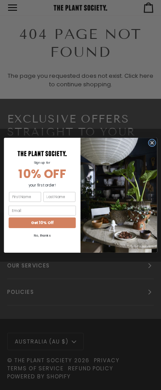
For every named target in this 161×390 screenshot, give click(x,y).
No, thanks (42, 235)
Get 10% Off (42, 222)
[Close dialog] (151, 142)
